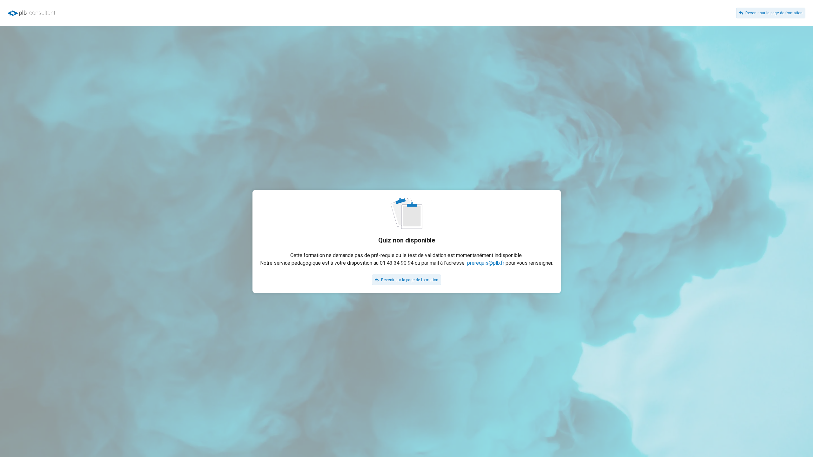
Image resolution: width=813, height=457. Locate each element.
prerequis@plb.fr (485, 263)
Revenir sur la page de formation (774, 13)
